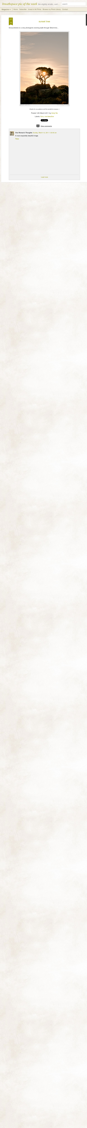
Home (15, 9)
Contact (65, 9)
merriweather (49, 116)
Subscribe (23, 9)
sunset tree (44, 21)
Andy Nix (54, 113)
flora (42, 116)
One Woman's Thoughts (23, 133)
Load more (44, 177)
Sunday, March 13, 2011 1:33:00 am (45, 133)
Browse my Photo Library (52, 9)
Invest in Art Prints (35, 9)
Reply (17, 139)
